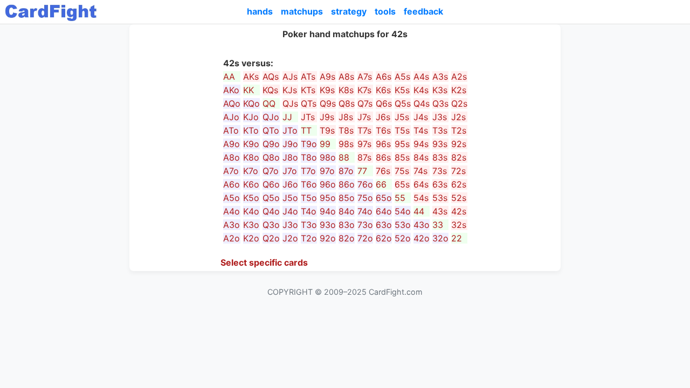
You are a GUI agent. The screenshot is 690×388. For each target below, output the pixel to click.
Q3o (271, 224)
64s (421, 184)
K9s (327, 90)
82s (458, 157)
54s (421, 197)
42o (421, 238)
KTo (251, 130)
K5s (402, 90)
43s (439, 211)
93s (439, 143)
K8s (346, 90)
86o (347, 184)
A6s (383, 76)
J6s (383, 117)
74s (420, 170)
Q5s (403, 103)
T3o (309, 224)
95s (402, 143)
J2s (458, 117)
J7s (364, 117)
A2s (459, 76)
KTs (308, 90)
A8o (231, 157)
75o (365, 197)
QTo (271, 130)
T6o (309, 184)
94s (421, 143)
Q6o (271, 184)
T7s (364, 130)
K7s (364, 90)
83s (439, 157)
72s (458, 170)
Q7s (364, 103)
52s (458, 197)
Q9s (328, 103)
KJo (251, 117)
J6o (290, 184)
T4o (308, 211)
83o (347, 224)
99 (325, 143)
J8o (290, 157)
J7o (289, 170)
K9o (251, 143)
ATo (231, 130)
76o (365, 184)
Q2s (459, 103)
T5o (309, 197)
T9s (327, 130)
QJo (271, 117)
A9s (327, 76)
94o (328, 211)
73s (439, 170)
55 (400, 197)
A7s (364, 76)
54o (403, 211)
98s (346, 143)
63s (439, 184)
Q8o (271, 157)
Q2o (271, 238)
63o (384, 224)
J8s (346, 117)
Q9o (271, 143)
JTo (290, 130)
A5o (231, 197)
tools (385, 11)
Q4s (421, 103)
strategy (349, 11)
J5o (290, 197)
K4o (251, 211)
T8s (346, 130)
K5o (251, 197)
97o (327, 170)
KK (248, 90)
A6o (231, 184)
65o (384, 197)
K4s (421, 90)
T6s (383, 130)
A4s (421, 76)
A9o (231, 143)
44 (418, 211)
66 (381, 184)
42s (458, 211)
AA (229, 76)
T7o (308, 170)
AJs (290, 76)
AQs (271, 76)
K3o (251, 224)
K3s (439, 90)
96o (328, 184)
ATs (308, 76)
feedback (423, 11)
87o (346, 170)
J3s (439, 117)
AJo (231, 117)
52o (403, 238)
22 (456, 238)
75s (402, 170)
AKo (231, 90)
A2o (231, 238)
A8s (346, 76)
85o (347, 197)
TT (306, 130)
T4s (420, 130)
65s (402, 184)
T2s (458, 130)
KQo (251, 103)
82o (347, 238)
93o (328, 224)
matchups (302, 11)
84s (421, 157)
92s (458, 143)
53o (403, 224)
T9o (309, 143)
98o (328, 157)
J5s (402, 117)
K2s (458, 90)
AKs (251, 76)
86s (383, 157)
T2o (309, 238)
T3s (439, 130)
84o (347, 211)
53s (439, 197)
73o (365, 224)
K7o (250, 170)
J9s (327, 117)
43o (421, 224)
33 (437, 224)
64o (384, 211)
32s (458, 224)
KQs (270, 90)
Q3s (440, 103)
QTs (308, 103)
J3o (290, 224)
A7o (231, 170)
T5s (402, 130)
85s (402, 157)
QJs (290, 103)
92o (328, 238)
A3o (231, 224)
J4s (420, 117)
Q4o (271, 211)
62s (458, 184)
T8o (309, 157)
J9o (290, 143)
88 (344, 157)
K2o (251, 238)
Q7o (271, 170)
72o (365, 238)
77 (362, 170)
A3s (440, 76)
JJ (287, 117)
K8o (251, 157)
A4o (231, 211)
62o (384, 238)
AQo (231, 103)
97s (364, 143)
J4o (290, 211)
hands (260, 11)
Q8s (347, 103)
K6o (251, 184)
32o (440, 238)
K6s (383, 90)
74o (364, 211)
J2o (290, 238)
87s (364, 157)
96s (383, 143)
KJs (289, 90)
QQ (269, 103)
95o (328, 197)
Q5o (271, 197)
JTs (308, 117)
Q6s (384, 103)
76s (383, 170)
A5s (402, 76)
